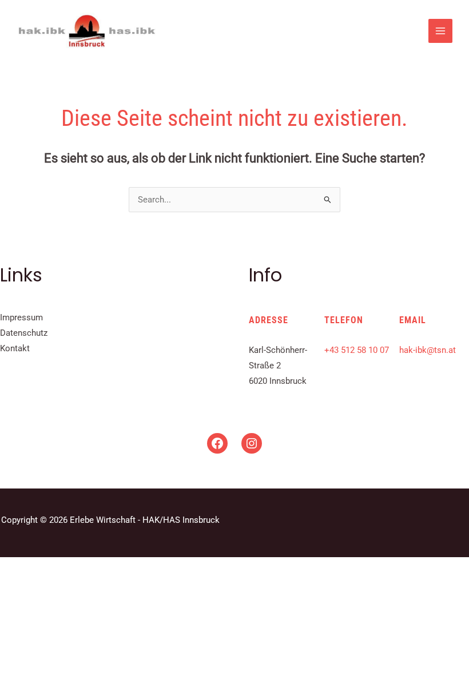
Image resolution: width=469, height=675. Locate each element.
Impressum (21, 317)
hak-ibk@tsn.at (427, 350)
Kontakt (15, 348)
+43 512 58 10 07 (356, 350)
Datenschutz (23, 333)
